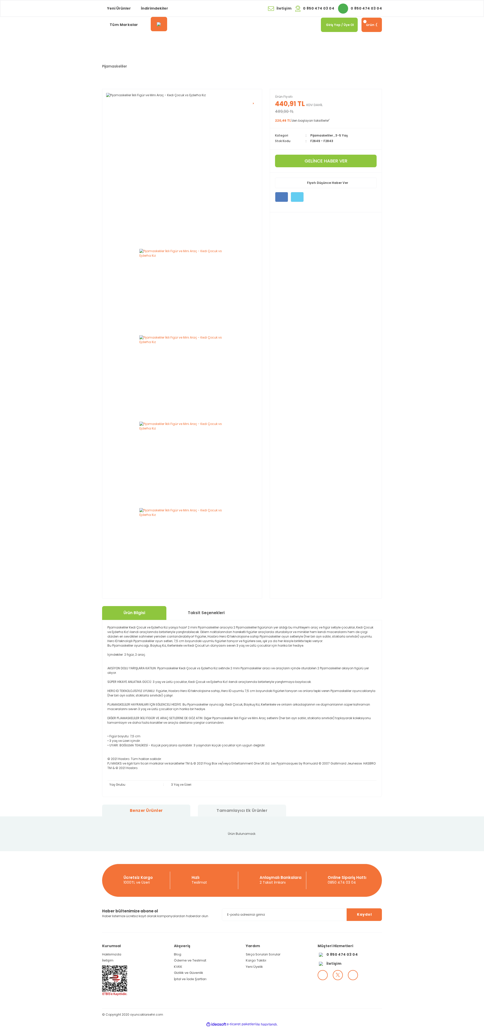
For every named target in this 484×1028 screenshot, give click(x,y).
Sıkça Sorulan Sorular (263, 954)
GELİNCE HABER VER (326, 161)
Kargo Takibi (256, 960)
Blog (177, 954)
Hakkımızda (111, 954)
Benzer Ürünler (146, 810)
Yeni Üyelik (254, 966)
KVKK (178, 966)
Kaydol (364, 914)
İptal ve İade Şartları (190, 979)
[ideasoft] (216, 1024)
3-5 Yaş (341, 135)
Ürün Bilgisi (134, 612)
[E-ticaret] (241, 1024)
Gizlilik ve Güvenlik (188, 972)
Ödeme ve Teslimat (190, 960)
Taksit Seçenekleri (206, 612)
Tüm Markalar (124, 24)
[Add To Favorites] (254, 99)
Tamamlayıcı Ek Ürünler (242, 810)
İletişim (107, 960)
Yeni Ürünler (119, 8)
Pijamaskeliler (114, 66)
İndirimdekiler (154, 8)
